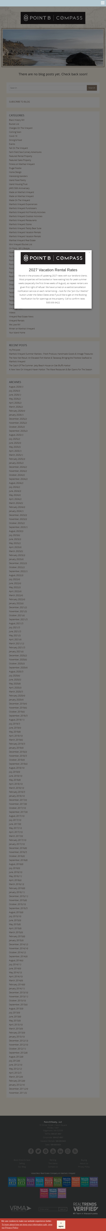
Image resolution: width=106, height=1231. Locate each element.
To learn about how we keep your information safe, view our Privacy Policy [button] (27, 1226)
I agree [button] (61, 1224)
